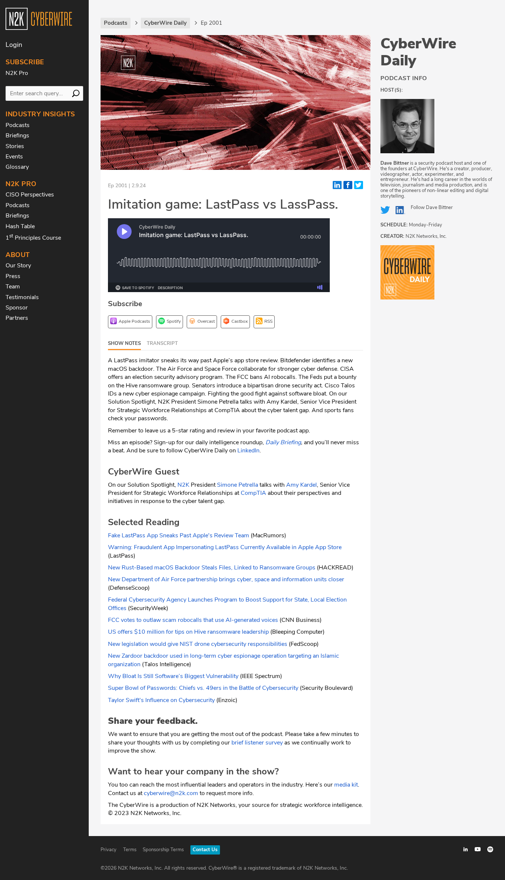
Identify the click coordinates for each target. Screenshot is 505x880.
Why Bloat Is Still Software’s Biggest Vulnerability (173, 676)
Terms (129, 849)
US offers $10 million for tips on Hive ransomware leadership (188, 632)
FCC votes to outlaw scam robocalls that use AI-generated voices (193, 620)
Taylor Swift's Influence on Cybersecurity (161, 700)
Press (13, 276)
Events (14, 157)
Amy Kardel (301, 485)
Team (13, 287)
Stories (15, 146)
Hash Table (20, 226)
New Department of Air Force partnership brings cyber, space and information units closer (226, 579)
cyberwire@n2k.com (171, 793)
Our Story (18, 265)
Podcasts (18, 125)
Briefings (17, 135)
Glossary (17, 167)
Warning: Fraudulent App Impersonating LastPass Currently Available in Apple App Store (225, 547)
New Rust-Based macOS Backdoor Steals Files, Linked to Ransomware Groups (211, 568)
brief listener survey (257, 743)
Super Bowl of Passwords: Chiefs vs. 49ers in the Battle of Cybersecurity (204, 688)
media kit (346, 785)
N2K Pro (17, 73)
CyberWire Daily (418, 52)
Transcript (162, 343)
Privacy (108, 849)
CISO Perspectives (30, 195)
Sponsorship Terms (163, 849)
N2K (183, 485)
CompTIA (253, 493)
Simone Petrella (237, 485)
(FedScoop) (304, 644)
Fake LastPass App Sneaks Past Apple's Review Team (178, 535)
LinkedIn (248, 450)
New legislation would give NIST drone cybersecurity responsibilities (198, 644)
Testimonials (22, 297)
